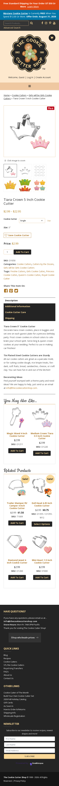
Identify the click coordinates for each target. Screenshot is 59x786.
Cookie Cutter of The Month (16, 692)
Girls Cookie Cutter (35, 271)
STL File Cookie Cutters (14, 665)
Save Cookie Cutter (18, 235)
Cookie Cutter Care (15, 312)
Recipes (7, 658)
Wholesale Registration (14, 716)
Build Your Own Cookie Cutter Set (19, 696)
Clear (49, 221)
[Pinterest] (50, 23)
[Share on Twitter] (16, 291)
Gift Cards (8, 702)
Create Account (43, 77)
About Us (8, 675)
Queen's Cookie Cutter (29, 275)
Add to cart (22, 252)
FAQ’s (6, 671)
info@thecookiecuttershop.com (21, 388)
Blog (6, 655)
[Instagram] (46, 23)
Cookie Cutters (19, 95)
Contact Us (8, 678)
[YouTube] (54, 23)
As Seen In (8, 706)
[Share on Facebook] (6, 291)
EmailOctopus (37, 763)
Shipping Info (10, 712)
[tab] (29, 300)
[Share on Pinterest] (11, 291)
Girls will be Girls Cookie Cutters (19, 267)
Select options (42, 524)
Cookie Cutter (10, 219)
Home (7, 95)
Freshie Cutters (17, 271)
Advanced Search (12, 27)
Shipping (10, 318)
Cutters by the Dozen (43, 264)
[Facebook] (42, 23)
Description (11, 300)
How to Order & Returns (14, 709)
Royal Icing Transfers (13, 668)
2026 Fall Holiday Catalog (15, 699)
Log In (30, 77)
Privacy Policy (20, 781)
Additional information (17, 306)
